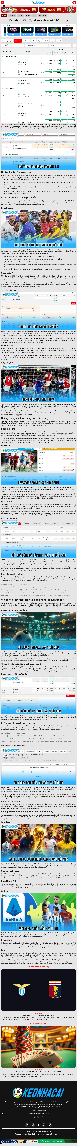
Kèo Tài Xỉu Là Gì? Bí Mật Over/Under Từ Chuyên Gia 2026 (38, 1072)
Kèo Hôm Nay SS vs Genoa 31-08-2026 (38, 1015)
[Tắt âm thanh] (74, 45)
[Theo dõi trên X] (27, 1125)
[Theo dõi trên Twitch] (50, 1125)
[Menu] (2, 2)
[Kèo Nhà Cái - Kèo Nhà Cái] (38, 2)
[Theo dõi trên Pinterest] (32, 1125)
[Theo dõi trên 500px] (44, 1125)
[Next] (69, 30)
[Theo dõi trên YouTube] (38, 1125)
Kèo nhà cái (5, 124)
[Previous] (7, 30)
